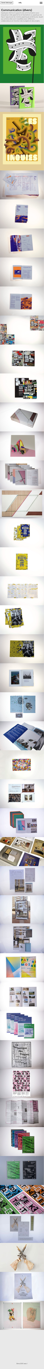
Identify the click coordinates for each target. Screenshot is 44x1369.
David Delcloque (6, 3)
